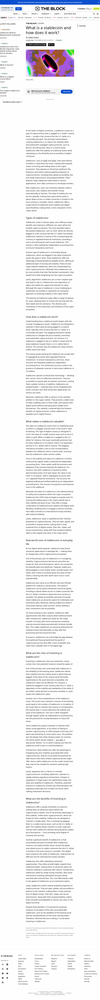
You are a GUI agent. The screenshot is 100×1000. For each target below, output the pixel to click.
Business (21, 961)
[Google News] (7, 978)
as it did (59, 740)
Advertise (87, 966)
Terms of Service (45, 993)
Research (54, 958)
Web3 (20, 979)
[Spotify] (2, 978)
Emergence (71, 968)
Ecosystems (22, 968)
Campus (54, 968)
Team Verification (90, 971)
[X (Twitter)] (2, 964)
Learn (53, 963)
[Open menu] (97, 13)
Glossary (54, 966)
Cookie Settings (58, 993)
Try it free (96, 9)
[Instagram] (2, 969)
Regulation (21, 976)
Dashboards (39, 958)
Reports (53, 961)
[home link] (50, 8)
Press (86, 968)
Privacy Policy (33, 993)
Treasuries (38, 979)
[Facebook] (7, 969)
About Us (87, 958)
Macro (20, 971)
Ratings (37, 981)
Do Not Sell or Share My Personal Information (50, 994)
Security (86, 979)
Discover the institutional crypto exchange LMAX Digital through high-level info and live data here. (50, 2)
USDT (45, 160)
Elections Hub (22, 981)
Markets (21, 974)
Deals (20, 963)
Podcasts (71, 958)
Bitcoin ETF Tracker (41, 971)
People (70, 966)
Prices (37, 961)
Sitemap (87, 981)
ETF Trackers (39, 968)
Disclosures (88, 976)
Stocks (37, 976)
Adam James (33, 37)
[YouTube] (7, 973)
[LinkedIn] (7, 964)
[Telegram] (2, 973)
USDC (54, 160)
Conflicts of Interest (90, 974)
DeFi (19, 966)
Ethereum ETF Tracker (42, 974)
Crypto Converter (40, 966)
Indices (37, 963)
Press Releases (23, 984)
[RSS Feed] (2, 982)
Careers (86, 963)
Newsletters (71, 961)
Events (70, 963)
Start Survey (66, 91)
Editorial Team (89, 961)
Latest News (22, 958)
